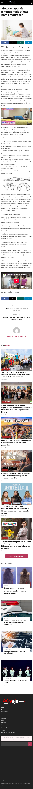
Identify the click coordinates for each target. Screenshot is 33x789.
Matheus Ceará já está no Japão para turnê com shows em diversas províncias (16, 443)
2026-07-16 (4, 379)
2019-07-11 (7, 655)
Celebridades (6, 401)
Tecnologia (4, 724)
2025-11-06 (7, 596)
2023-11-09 (7, 626)
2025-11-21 (4, 447)
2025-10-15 (4, 480)
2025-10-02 (4, 550)
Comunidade (6, 368)
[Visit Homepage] (16, 2)
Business (5, 469)
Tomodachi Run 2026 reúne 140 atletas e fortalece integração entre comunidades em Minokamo (15, 374)
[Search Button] (31, 2)
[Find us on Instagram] (3, 780)
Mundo (3, 720)
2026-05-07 (4, 414)
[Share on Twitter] (13, 42)
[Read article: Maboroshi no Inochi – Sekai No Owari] (16, 670)
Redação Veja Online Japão (16, 336)
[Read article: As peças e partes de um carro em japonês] (16, 641)
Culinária (3, 718)
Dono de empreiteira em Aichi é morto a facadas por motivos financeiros (15, 622)
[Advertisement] (16, 759)
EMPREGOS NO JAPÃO (8, 732)
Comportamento (5, 716)
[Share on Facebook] (5, 42)
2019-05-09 (7, 685)
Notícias (6, 585)
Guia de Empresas (6, 728)
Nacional (3, 722)
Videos (3, 730)
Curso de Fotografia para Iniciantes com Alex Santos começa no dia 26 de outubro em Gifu (15, 476)
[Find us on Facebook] (1, 780)
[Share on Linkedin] (28, 42)
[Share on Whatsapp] (20, 42)
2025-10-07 (4, 515)
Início (2, 707)
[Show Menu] (2, 2)
